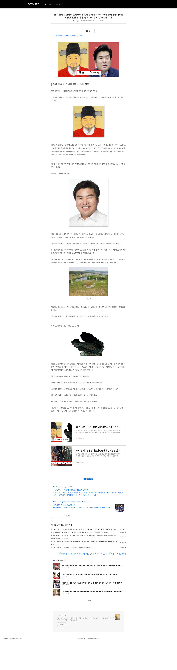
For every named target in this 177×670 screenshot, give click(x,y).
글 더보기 (88, 600)
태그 (50, 4)
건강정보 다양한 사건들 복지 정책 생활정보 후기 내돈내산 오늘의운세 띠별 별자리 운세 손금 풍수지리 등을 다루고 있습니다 (85, 619)
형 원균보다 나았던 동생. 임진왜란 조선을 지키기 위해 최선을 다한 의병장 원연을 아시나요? (80, 532)
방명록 (57, 4)
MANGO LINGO (86, 21)
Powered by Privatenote (7, 638)
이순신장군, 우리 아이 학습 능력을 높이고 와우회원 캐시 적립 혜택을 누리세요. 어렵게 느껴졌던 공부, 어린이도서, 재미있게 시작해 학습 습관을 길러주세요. (88, 494)
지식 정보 (76, 21)
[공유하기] (60, 519)
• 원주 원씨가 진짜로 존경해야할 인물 (68, 35)
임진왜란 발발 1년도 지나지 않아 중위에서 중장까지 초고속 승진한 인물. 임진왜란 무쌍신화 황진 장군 (84, 529)
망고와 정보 (33, 4)
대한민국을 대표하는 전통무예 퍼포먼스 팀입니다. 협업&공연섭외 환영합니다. (81, 507)
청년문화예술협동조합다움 (64, 505)
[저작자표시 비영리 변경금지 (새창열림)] (123, 517)
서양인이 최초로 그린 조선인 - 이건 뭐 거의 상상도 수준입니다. (71, 547)
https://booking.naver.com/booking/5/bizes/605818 (69, 502)
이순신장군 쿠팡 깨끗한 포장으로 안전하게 (71, 490)
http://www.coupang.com (61, 487)
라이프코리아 (18, 638)
